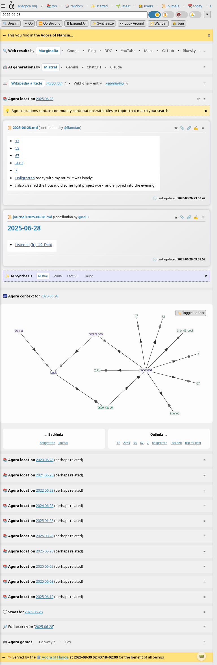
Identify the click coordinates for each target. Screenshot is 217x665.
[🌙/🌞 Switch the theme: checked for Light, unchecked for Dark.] (154, 14)
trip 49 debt (193, 443)
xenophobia (115, 83)
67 (17, 155)
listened (176, 443)
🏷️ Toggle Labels (190, 313)
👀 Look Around (132, 23)
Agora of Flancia (55, 657)
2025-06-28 (34, 611)
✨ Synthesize (103, 23)
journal (63, 443)
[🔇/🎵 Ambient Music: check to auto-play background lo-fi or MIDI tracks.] (181, 14)
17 (17, 140)
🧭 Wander (158, 23)
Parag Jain (54, 83)
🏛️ (38, 657)
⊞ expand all (76, 23)
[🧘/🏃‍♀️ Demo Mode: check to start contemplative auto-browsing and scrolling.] (168, 14)
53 (17, 147)
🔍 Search (11, 23)
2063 (19, 162)
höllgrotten (47, 443)
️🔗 (189, 127)
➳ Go (29, 23)
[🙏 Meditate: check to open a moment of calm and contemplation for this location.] (195, 14)
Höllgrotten (25, 177)
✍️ (196, 127)
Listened (22, 244)
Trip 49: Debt (41, 244)
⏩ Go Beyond (49, 23)
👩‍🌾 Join (178, 23)
